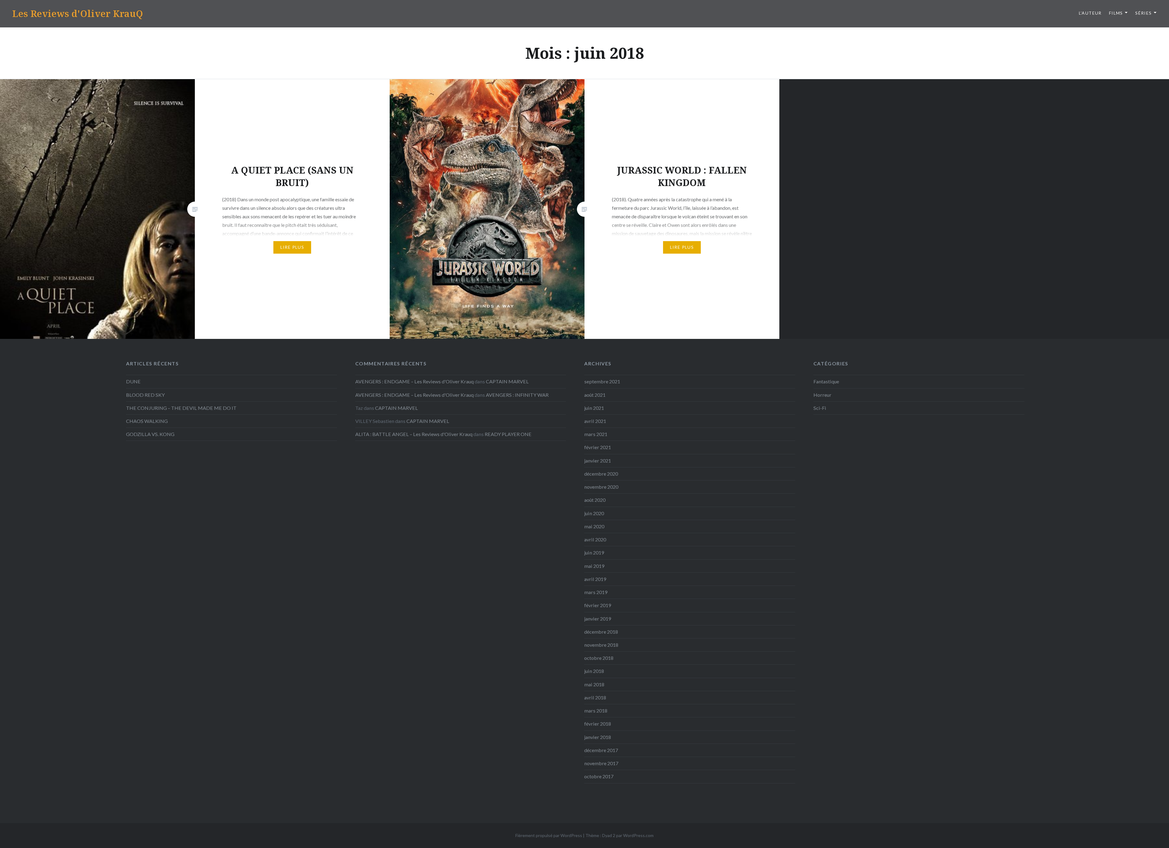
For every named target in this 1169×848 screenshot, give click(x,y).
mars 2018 (595, 710)
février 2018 (597, 724)
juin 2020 (594, 513)
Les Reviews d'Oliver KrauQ (77, 13)
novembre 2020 (601, 487)
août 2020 (595, 500)
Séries (1143, 13)
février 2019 (597, 605)
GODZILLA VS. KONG (150, 434)
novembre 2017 (601, 763)
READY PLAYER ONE (508, 434)
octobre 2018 (598, 658)
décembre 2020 (601, 474)
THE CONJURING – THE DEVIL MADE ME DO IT (181, 408)
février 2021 (597, 447)
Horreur (822, 395)
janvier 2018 (597, 737)
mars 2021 (595, 434)
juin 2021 (594, 408)
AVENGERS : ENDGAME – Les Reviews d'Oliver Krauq (414, 381)
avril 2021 (595, 421)
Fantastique (826, 381)
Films (1116, 13)
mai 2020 (594, 526)
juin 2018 (594, 671)
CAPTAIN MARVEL (507, 381)
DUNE (133, 381)
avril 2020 (595, 539)
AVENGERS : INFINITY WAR (517, 395)
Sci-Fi (819, 408)
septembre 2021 (602, 381)
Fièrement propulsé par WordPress (548, 835)
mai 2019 (594, 566)
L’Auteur (1090, 13)
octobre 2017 (598, 776)
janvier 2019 (597, 618)
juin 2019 (594, 552)
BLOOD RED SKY (145, 395)
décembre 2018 (601, 632)
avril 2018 (595, 697)
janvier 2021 (597, 460)
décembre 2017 (601, 750)
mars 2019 (595, 592)
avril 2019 (595, 579)
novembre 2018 (601, 645)
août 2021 (595, 395)
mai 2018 (594, 684)
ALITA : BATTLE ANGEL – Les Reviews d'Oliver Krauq (413, 434)
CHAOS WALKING (147, 421)
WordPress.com (638, 835)
